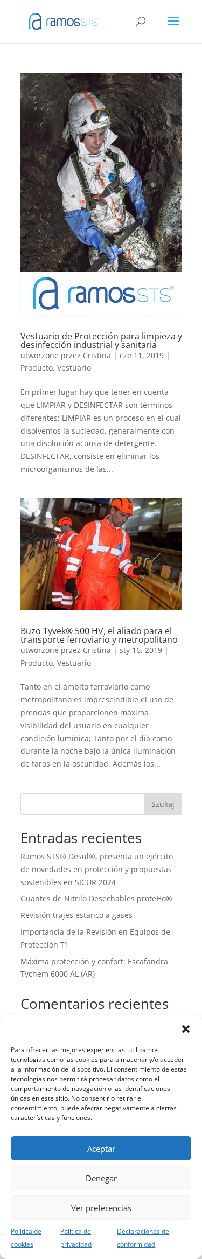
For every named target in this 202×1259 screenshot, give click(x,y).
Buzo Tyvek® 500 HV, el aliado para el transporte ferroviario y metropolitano (99, 635)
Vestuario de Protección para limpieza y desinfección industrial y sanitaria (101, 340)
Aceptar (101, 1148)
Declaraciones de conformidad (143, 1238)
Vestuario (74, 368)
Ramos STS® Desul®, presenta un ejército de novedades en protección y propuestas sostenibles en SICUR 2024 (96, 869)
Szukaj (163, 804)
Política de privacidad (76, 1238)
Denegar (101, 1178)
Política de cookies (26, 1238)
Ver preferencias (101, 1207)
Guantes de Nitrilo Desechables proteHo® (96, 898)
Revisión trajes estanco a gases (76, 915)
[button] (185, 1029)
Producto (36, 368)
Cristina (97, 355)
